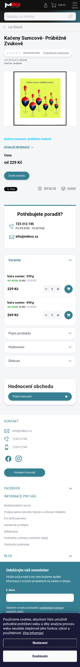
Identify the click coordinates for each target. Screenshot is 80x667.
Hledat (70, 16)
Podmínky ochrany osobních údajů (26, 538)
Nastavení (40, 643)
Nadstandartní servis (17, 505)
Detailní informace (17, 147)
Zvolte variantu (16, 175)
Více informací (33, 633)
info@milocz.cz (27, 236)
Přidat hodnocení (22, 396)
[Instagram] (18, 458)
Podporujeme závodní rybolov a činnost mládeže (34, 512)
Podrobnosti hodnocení (56, 52)
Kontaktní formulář (24, 472)
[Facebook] (7, 458)
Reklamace (11, 531)
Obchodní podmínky (17, 544)
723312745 (19, 438)
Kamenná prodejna (16, 525)
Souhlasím (40, 656)
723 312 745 (25, 224)
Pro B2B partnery (15, 518)
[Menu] (75, 5)
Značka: (13, 63)
